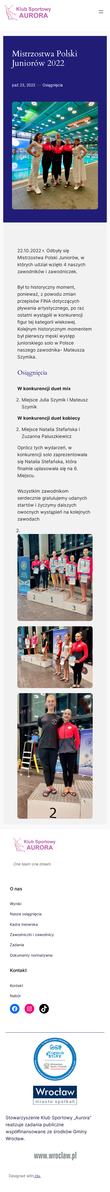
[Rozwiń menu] (101, 12)
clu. (37, 1175)
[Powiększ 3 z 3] (85, 700)
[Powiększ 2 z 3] (85, 633)
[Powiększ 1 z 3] (85, 541)
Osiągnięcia (52, 85)
